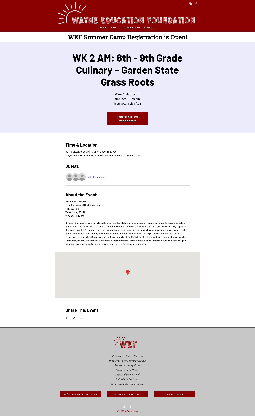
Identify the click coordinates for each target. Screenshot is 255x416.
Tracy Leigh (132, 411)
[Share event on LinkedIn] (81, 318)
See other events (127, 120)
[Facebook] (196, 4)
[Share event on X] (74, 318)
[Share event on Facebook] (66, 318)
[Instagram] (190, 4)
